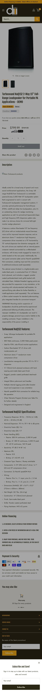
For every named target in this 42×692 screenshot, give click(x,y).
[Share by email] (38, 155)
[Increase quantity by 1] (24, 138)
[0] (38, 10)
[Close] (39, 662)
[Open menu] (3, 10)
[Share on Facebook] (26, 155)
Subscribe (21, 687)
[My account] (34, 10)
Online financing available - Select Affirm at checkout (21, 2)
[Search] (37, 19)
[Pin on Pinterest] (30, 155)
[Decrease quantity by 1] (12, 138)
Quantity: (5, 138)
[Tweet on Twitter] (34, 155)
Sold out (21, 146)
